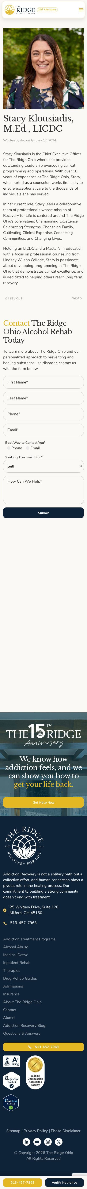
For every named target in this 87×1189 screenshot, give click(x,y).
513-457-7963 (46, 1047)
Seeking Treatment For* (23, 457)
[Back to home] (20, 9)
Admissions (13, 986)
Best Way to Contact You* (25, 442)
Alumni (9, 1017)
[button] (81, 9)
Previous (15, 298)
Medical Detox (15, 954)
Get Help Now (43, 802)
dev (22, 140)
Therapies (11, 970)
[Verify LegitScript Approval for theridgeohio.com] (11, 1102)
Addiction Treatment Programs (29, 939)
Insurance (11, 994)
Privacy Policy (36, 1130)
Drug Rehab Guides (20, 978)
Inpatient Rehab (17, 962)
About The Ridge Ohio (22, 1001)
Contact (9, 1009)
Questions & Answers (21, 1033)
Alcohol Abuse (15, 947)
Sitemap (13, 1130)
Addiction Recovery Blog (24, 1025)
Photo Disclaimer (66, 1130)
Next (75, 298)
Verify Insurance (64, 1182)
